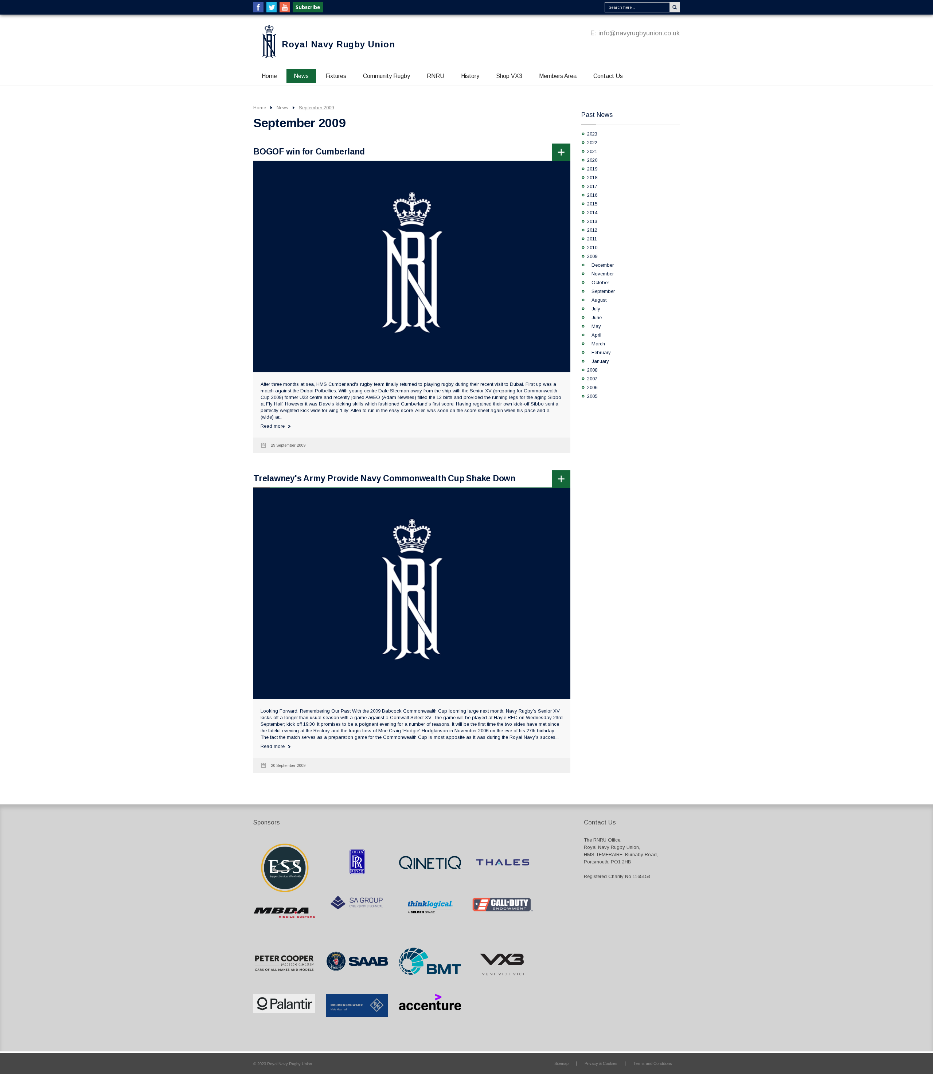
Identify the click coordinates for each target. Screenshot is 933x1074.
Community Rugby (386, 76)
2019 (592, 169)
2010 (592, 247)
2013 (592, 221)
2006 (592, 387)
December (603, 265)
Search (675, 7)
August (599, 300)
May (596, 326)
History (470, 76)
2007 (592, 378)
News (301, 76)
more (561, 152)
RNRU (435, 76)
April (596, 335)
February (601, 352)
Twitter (271, 7)
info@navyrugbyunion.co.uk (639, 33)
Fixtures (335, 76)
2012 (592, 230)
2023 (592, 134)
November (603, 274)
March (598, 343)
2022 (592, 142)
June (597, 317)
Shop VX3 (509, 76)
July (596, 308)
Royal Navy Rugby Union (338, 44)
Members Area (558, 76)
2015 (592, 204)
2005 (592, 396)
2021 (592, 151)
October (600, 282)
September (603, 291)
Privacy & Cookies (601, 1063)
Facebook (258, 7)
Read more (273, 426)
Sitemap (561, 1063)
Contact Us (608, 76)
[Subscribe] (308, 7)
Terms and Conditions (652, 1063)
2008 (592, 370)
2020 (592, 160)
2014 (592, 212)
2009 (592, 256)
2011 (592, 239)
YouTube (285, 7)
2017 (592, 186)
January (600, 361)
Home (269, 76)
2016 (592, 195)
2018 (592, 177)
